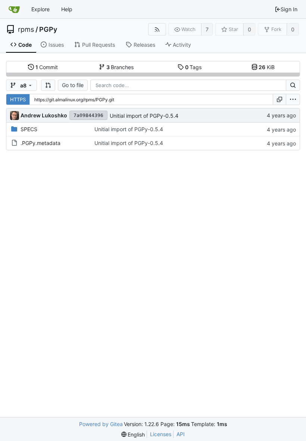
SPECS (29, 129)
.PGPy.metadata (40, 143)
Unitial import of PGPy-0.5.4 (144, 115)
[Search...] (293, 85)
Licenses (160, 434)
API (181, 434)
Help (66, 9)
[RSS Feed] (157, 29)
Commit (46, 67)
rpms (26, 29)
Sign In (289, 9)
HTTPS (18, 99)
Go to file (73, 85)
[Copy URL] (279, 99)
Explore (40, 9)
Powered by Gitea (101, 424)
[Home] (14, 9)
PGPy (48, 29)
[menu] (293, 99)
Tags (193, 67)
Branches (120, 67)
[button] (48, 85)
